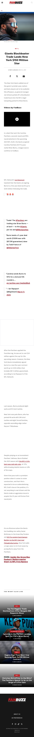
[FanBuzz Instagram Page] (15, 724)
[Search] (31, 2)
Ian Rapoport (19, 180)
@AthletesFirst (13, 248)
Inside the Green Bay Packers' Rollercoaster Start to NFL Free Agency (17, 559)
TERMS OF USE (17, 730)
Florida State (17, 631)
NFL (2, 10)
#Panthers (20, 220)
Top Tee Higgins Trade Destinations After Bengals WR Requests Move (17, 611)
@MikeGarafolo (22, 230)
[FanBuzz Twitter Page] (21, 724)
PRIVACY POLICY (17, 732)
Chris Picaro (18, 638)
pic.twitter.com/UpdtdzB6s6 (18, 283)
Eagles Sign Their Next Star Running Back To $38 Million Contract (17, 657)
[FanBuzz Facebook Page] (12, 724)
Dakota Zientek (18, 684)
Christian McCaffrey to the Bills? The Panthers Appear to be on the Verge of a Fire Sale (17, 680)
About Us (17, 714)
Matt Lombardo (14, 70)
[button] (2, 2)
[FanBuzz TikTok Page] (18, 724)
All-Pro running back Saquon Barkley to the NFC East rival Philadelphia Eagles (15, 540)
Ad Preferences (17, 718)
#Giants (23, 226)
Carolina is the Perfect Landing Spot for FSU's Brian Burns (17, 635)
